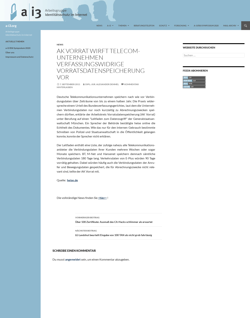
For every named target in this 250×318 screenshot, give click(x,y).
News (99, 25)
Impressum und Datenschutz (19, 56)
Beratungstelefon (144, 25)
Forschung (180, 25)
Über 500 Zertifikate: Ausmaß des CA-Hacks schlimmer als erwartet (113, 219)
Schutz (163, 25)
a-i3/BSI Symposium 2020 (206, 25)
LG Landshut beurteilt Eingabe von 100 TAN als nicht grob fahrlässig (113, 233)
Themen (122, 25)
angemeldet (73, 259)
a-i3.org (10, 26)
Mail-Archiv (229, 25)
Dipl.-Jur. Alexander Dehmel (102, 84)
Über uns (9, 52)
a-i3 (109, 25)
